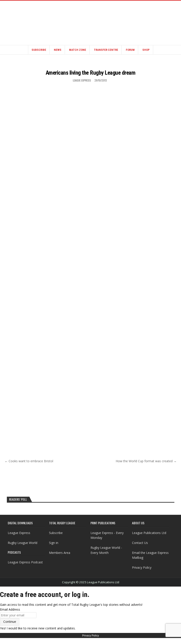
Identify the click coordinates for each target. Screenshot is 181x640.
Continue (9, 621)
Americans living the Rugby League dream (91, 72)
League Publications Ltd (149, 533)
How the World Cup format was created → (146, 461)
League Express (82, 80)
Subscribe (39, 49)
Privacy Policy (141, 567)
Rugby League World (22, 543)
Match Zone (77, 49)
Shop (146, 49)
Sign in (53, 543)
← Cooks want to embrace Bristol (29, 461)
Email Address (10, 609)
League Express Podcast (25, 562)
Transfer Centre (106, 49)
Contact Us (140, 543)
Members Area (59, 553)
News (57, 49)
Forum (130, 49)
